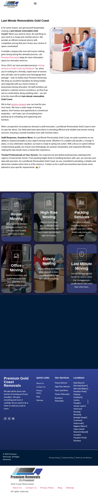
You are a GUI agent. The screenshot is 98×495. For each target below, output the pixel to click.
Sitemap (39, 400)
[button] (35, 3)
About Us (40, 383)
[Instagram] (9, 418)
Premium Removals (10, 57)
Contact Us (40, 387)
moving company (18, 104)
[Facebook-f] (5, 418)
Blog (38, 397)
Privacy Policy (39, 391)
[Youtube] (13, 418)
